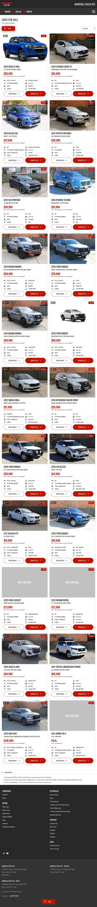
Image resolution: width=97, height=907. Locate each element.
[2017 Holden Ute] (25, 515)
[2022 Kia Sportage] (25, 182)
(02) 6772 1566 (11, 872)
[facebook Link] (3, 853)
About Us (53, 827)
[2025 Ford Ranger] (72, 315)
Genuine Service (55, 815)
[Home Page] (7, 4)
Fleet (4, 820)
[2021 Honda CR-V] (72, 715)
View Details (12, 93)
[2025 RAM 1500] (25, 715)
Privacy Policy (55, 845)
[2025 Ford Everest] (25, 582)
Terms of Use (54, 849)
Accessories (54, 801)
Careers (52, 830)
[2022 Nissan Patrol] (72, 582)
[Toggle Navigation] (93, 11)
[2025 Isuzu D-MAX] (25, 649)
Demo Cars (6, 810)
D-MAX (4, 795)
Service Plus (54, 795)
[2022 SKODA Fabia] (25, 382)
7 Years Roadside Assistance (60, 811)
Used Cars (6, 813)
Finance (5, 823)
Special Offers (7, 817)
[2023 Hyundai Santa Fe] (72, 48)
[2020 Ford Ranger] (72, 249)
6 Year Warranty (55, 808)
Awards (52, 837)
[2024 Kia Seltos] (25, 115)
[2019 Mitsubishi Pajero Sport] (72, 382)
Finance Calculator (8, 827)
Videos (52, 833)
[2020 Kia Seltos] (72, 449)
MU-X (4, 798)
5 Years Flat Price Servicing (59, 805)
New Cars (5, 807)
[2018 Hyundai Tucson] (72, 182)
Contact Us (34, 93)
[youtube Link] (7, 853)
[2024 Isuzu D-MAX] (25, 48)
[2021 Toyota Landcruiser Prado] (72, 649)
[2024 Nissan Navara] (25, 249)
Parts (52, 798)
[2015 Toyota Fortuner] (72, 115)
